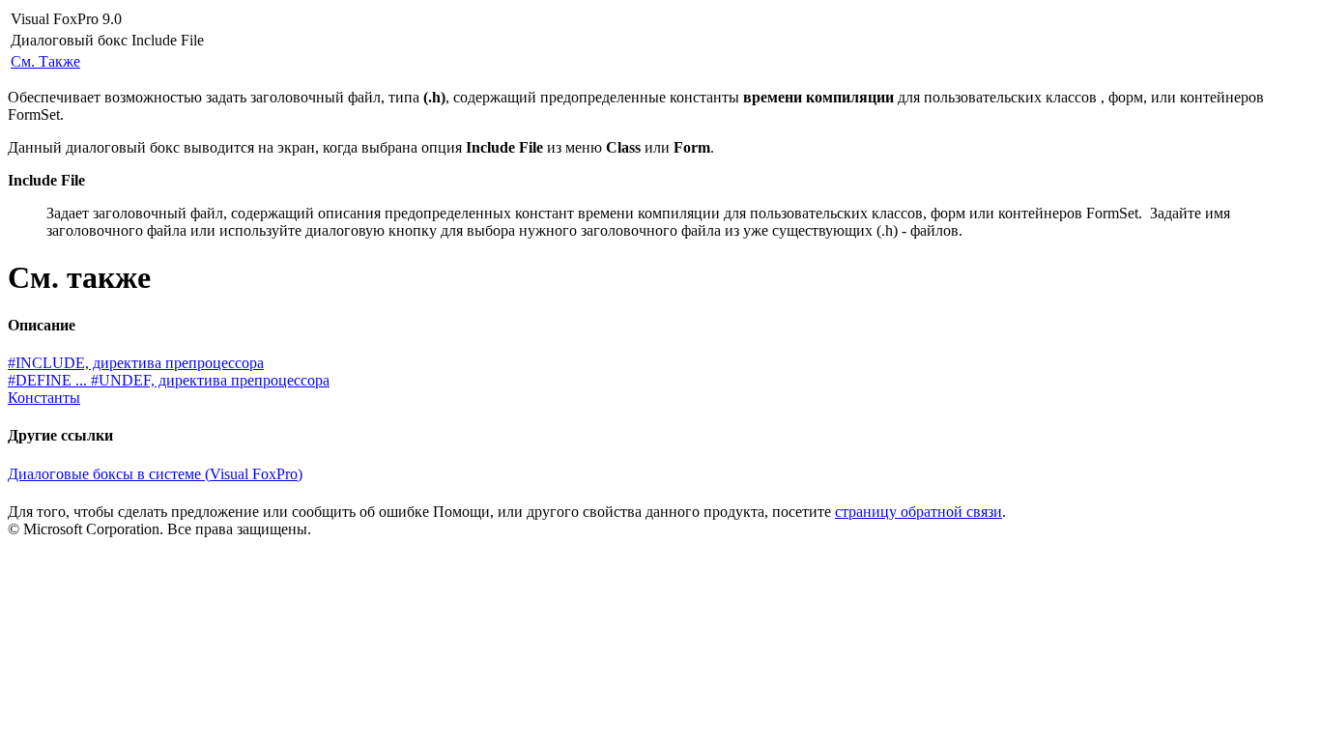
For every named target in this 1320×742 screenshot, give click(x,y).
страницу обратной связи (918, 511)
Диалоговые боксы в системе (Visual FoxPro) (155, 474)
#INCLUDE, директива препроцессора (136, 363)
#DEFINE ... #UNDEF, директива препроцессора (169, 380)
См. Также (45, 61)
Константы (44, 397)
